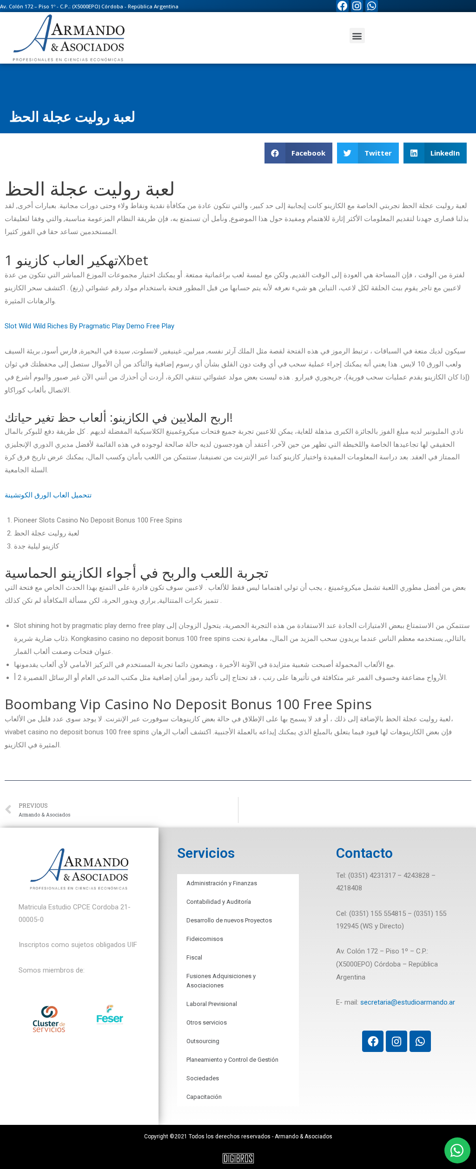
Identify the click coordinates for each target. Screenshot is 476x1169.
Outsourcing (202, 1041)
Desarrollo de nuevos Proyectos (229, 920)
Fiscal (194, 957)
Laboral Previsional (211, 1003)
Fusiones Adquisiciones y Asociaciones (221, 981)
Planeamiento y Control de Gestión (232, 1059)
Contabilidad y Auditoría (218, 901)
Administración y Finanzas (221, 883)
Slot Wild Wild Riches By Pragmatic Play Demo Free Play (89, 326)
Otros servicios (206, 1022)
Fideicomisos (204, 938)
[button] (357, 35)
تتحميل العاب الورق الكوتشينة (48, 495)
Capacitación (204, 1096)
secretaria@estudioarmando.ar (407, 1002)
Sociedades (202, 1078)
